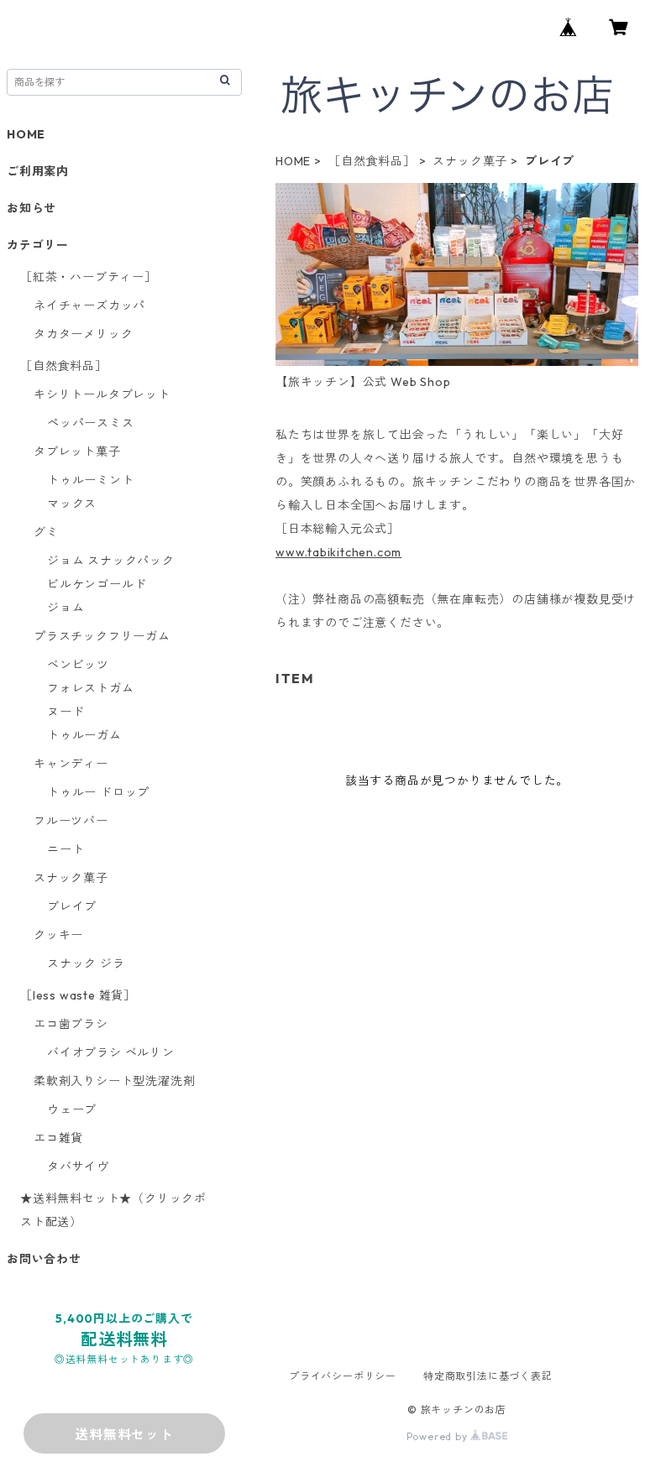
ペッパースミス (90, 423)
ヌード (65, 711)
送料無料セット (124, 1434)
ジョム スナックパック (111, 560)
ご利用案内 (38, 171)
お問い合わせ (44, 1258)
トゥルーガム (84, 735)
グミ (46, 532)
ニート (65, 849)
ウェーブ (72, 1109)
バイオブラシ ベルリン (111, 1052)
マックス (72, 503)
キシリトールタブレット (102, 394)
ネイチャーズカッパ (89, 305)
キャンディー (71, 763)
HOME (293, 161)
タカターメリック (83, 334)
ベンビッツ (78, 664)
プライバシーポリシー (342, 1376)
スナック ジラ (86, 963)
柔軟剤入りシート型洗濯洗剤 (114, 1081)
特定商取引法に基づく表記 (488, 1376)
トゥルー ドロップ (98, 792)
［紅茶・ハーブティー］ (88, 277)
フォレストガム (90, 688)
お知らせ (31, 208)
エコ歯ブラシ (71, 1023)
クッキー (58, 934)
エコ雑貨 (58, 1138)
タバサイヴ (78, 1166)
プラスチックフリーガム (102, 636)
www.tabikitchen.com (338, 552)
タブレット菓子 (77, 451)
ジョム (65, 607)
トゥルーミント (90, 480)
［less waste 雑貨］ (78, 995)
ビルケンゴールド (96, 584)
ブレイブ (72, 906)
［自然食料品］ (372, 161)
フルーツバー (71, 820)
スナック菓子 (470, 161)
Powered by (438, 1436)
